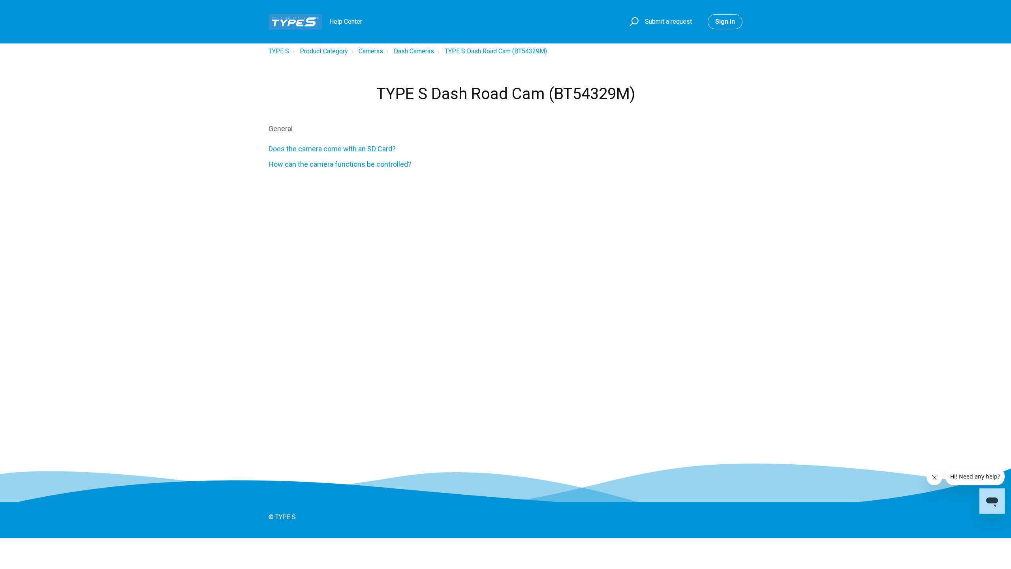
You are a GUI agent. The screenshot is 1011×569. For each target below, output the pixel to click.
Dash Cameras (414, 51)
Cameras (371, 51)
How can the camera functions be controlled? (340, 164)
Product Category (324, 51)
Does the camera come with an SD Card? (332, 149)
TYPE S (279, 51)
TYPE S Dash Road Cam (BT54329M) (496, 51)
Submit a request (668, 21)
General (281, 128)
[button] (633, 22)
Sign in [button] (725, 21)
